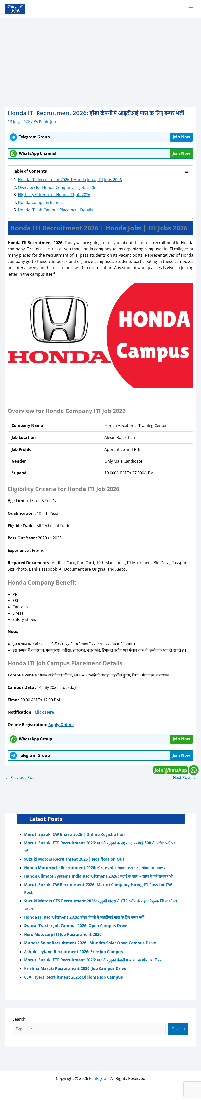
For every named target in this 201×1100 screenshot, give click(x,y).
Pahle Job (97, 1078)
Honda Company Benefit (40, 202)
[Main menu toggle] (191, 8)
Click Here (44, 712)
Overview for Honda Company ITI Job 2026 (56, 187)
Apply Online (61, 724)
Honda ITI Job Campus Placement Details (55, 210)
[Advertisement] (100, 54)
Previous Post (20, 777)
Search (19, 1019)
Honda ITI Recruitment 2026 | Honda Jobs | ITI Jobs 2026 (70, 179)
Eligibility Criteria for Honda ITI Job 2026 (54, 194)
